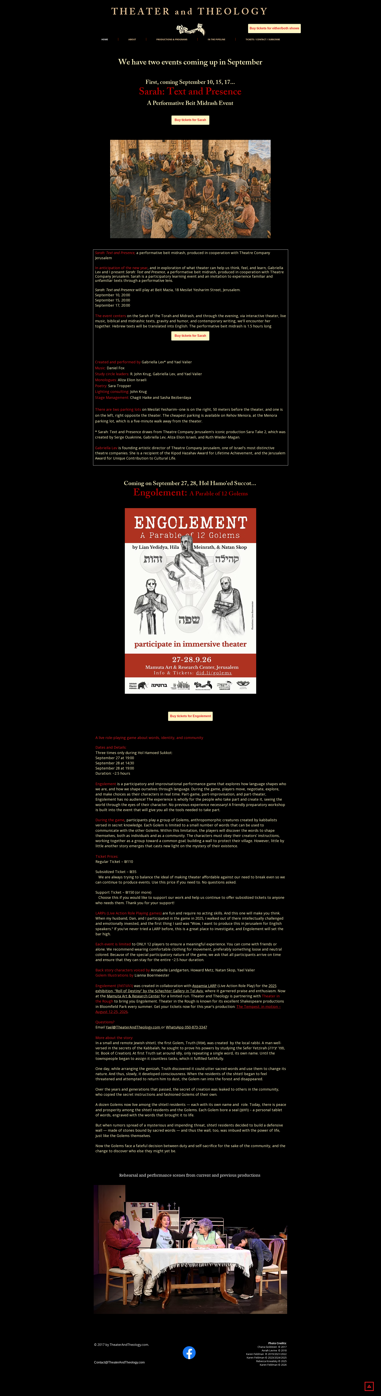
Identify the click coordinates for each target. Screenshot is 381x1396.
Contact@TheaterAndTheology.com (119, 1362)
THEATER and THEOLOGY (189, 13)
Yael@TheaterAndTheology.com (133, 1027)
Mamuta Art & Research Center (133, 996)
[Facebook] (189, 1352)
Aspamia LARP (204, 985)
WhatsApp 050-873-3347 (186, 1027)
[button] (190, 1249)
